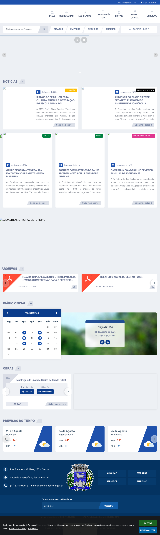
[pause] (84, 40)
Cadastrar (108, 505)
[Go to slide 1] (80, 73)
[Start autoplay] (77, 40)
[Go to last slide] (4, 55)
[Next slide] (156, 55)
